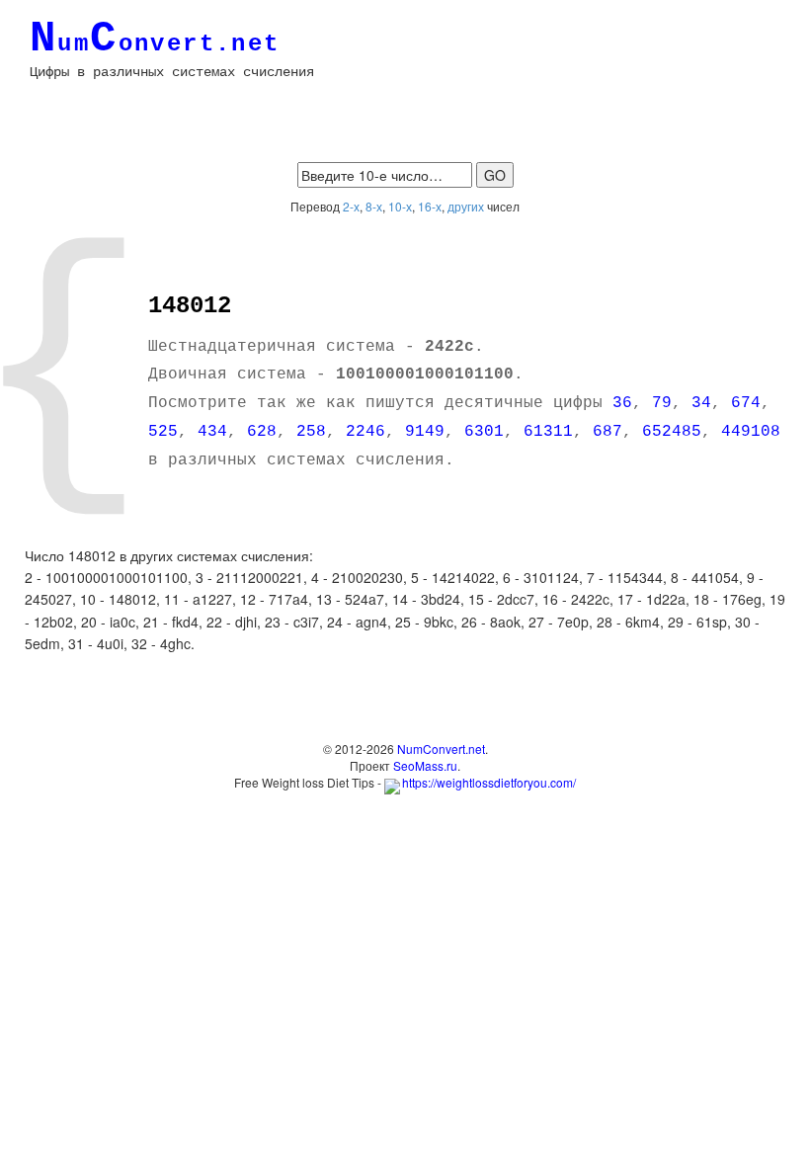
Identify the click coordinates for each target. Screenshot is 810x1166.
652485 (671, 432)
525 (163, 432)
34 (701, 403)
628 (262, 432)
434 (212, 432)
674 (746, 403)
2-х (351, 206)
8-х (373, 206)
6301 (484, 432)
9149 (425, 432)
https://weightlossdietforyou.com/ (489, 782)
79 (662, 403)
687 (607, 432)
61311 (548, 432)
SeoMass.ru (425, 765)
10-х (400, 206)
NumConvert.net (441, 748)
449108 (750, 432)
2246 (365, 432)
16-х (430, 206)
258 (311, 432)
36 (622, 403)
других (465, 206)
